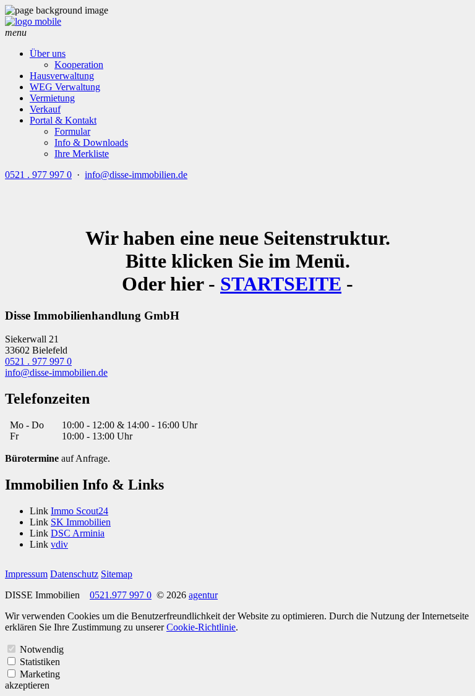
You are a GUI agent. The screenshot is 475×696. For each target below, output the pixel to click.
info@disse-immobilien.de (136, 174)
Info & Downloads (91, 142)
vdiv (59, 544)
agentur (203, 595)
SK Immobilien (81, 522)
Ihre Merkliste (81, 153)
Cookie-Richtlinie (201, 627)
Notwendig (42, 649)
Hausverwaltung (62, 75)
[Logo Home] (33, 21)
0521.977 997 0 (121, 595)
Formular (72, 131)
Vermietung (52, 98)
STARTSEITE (280, 284)
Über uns (48, 53)
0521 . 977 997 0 (38, 174)
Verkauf (45, 109)
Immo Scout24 (79, 511)
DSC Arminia (78, 533)
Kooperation (78, 64)
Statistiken (40, 661)
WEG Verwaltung (65, 87)
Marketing (40, 674)
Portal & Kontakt (63, 120)
